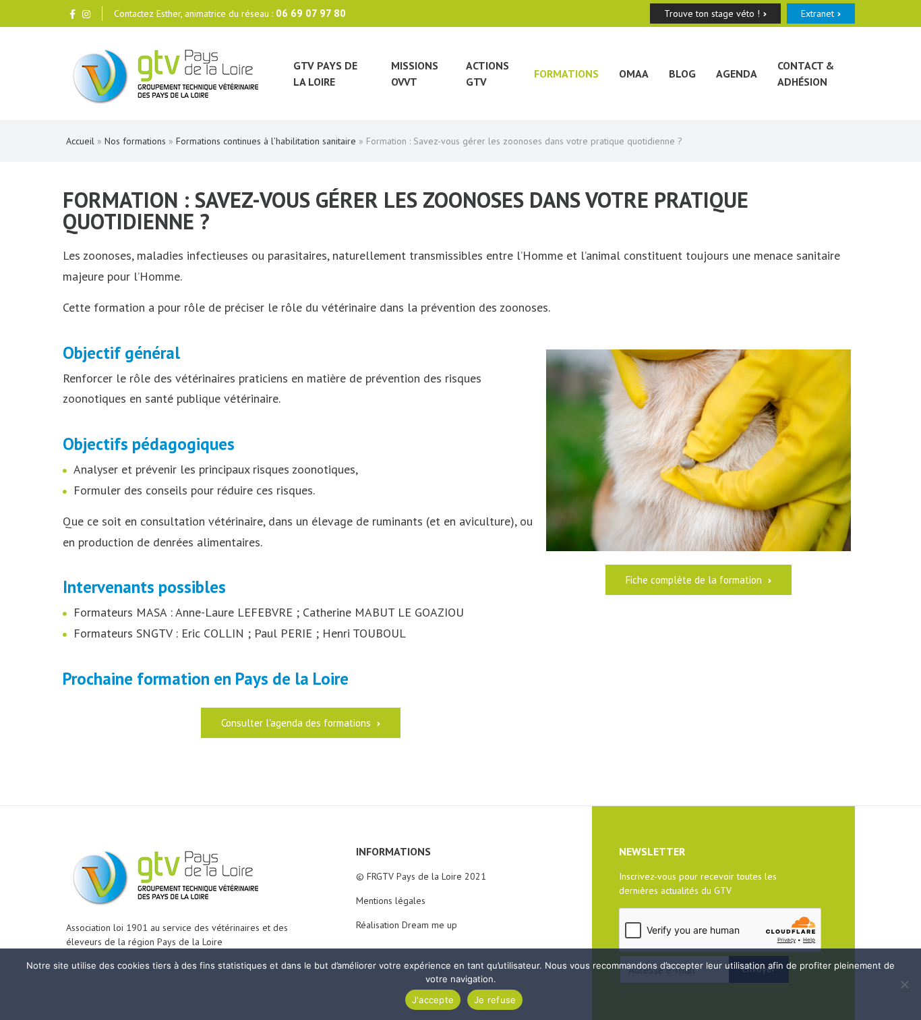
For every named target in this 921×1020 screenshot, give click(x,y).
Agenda (736, 73)
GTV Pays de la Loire (325, 73)
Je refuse (495, 999)
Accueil (80, 141)
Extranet (817, 13)
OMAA (634, 73)
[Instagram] (86, 13)
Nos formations (135, 141)
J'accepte (433, 999)
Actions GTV (487, 73)
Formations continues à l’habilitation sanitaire (266, 141)
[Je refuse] (904, 984)
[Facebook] (72, 13)
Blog (682, 73)
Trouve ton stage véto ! (712, 13)
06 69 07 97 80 (311, 13)
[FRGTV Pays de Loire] (166, 73)
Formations (566, 73)
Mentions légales (390, 901)
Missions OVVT (414, 73)
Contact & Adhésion (805, 73)
